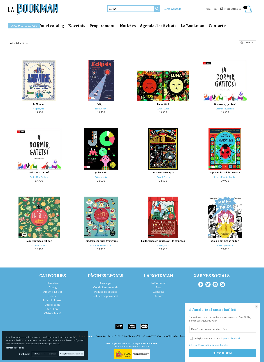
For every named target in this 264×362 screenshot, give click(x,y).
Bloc (158, 287)
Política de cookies (105, 291)
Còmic (52, 296)
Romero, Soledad (225, 245)
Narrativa (53, 283)
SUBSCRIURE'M (222, 353)
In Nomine (39, 104)
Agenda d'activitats (158, 26)
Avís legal (105, 283)
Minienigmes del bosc (39, 241)
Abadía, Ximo (163, 108)
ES (215, 8)
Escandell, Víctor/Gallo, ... (101, 245)
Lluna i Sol (163, 104)
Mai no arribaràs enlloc (225, 241)
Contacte (217, 26)
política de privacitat (232, 338)
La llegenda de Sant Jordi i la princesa (163, 241)
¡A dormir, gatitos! (225, 104)
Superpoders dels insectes (224, 172)
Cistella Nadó (52, 313)
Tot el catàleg (51, 26)
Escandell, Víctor (39, 245)
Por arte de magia (163, 172)
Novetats (76, 26)
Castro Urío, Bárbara (225, 108)
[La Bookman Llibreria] (33, 9)
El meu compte (230, 8)
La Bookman (193, 26)
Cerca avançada (172, 8)
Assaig (52, 287)
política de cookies (15, 347)
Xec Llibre (52, 309)
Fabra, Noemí (101, 108)
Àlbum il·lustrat (52, 291)
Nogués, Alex (39, 108)
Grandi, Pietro (163, 177)
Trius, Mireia (101, 177)
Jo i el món (101, 172)
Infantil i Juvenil (52, 300)
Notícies (128, 26)
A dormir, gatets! (39, 172)
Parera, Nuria (163, 245)
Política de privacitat (105, 296)
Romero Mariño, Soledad (225, 177)
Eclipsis (101, 104)
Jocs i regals (52, 304)
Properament (102, 26)
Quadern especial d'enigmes (101, 241)
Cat (208, 8)
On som (158, 296)
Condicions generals (105, 287)
